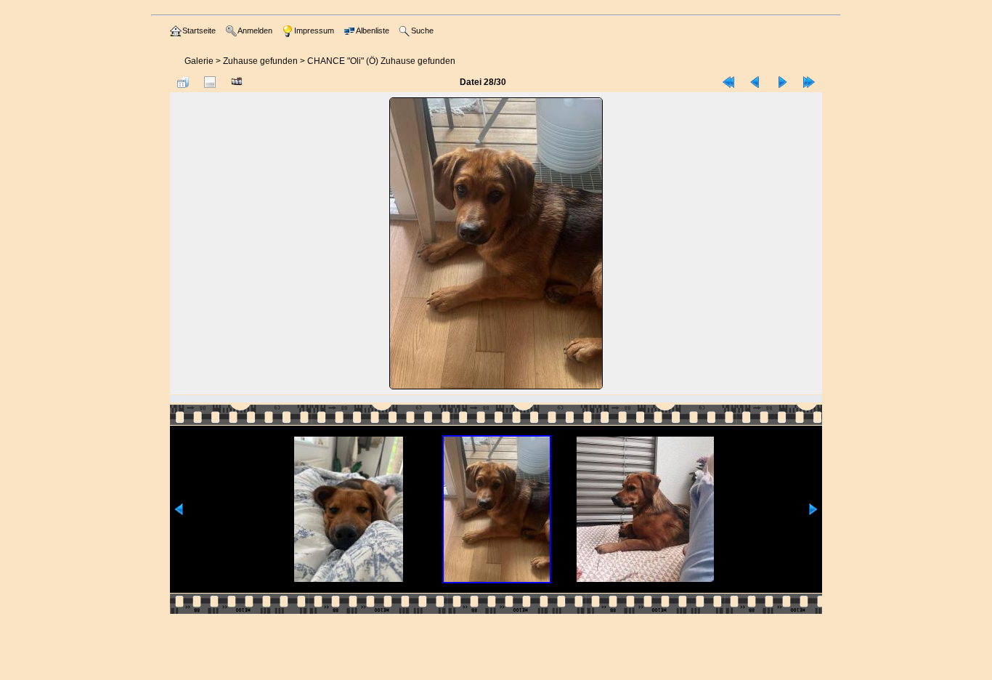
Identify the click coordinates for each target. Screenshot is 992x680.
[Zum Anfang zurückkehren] (728, 82)
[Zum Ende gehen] (809, 82)
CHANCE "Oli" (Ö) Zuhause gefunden (381, 61)
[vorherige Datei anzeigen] (755, 82)
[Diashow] (237, 82)
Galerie (199, 61)
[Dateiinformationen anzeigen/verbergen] (210, 82)
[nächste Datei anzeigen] (782, 82)
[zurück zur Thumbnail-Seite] (183, 82)
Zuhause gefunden (260, 61)
